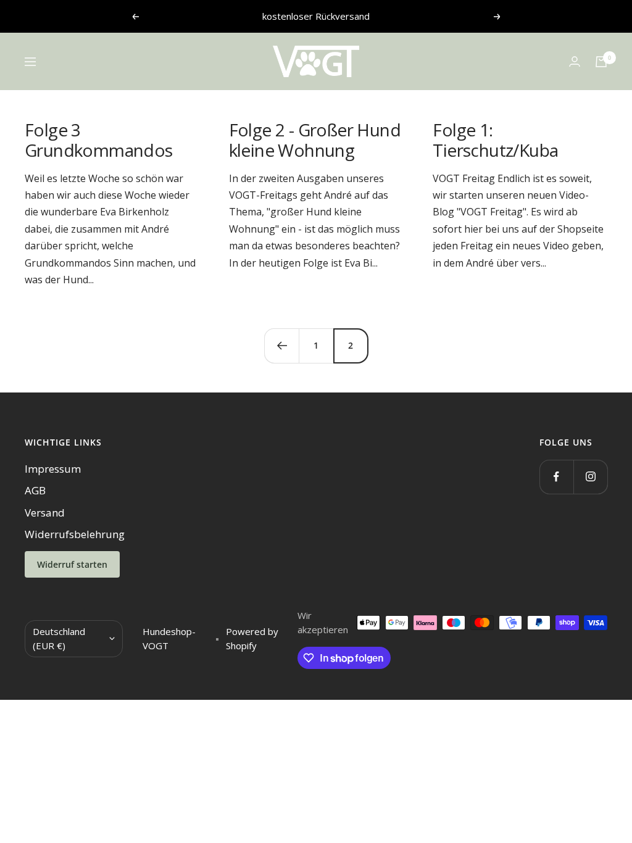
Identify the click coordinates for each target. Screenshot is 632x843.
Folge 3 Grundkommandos (99, 140)
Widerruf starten (72, 564)
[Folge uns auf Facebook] (556, 477)
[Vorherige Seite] (281, 345)
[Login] (574, 61)
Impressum (53, 469)
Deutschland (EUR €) (59, 638)
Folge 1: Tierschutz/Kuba (495, 140)
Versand (45, 512)
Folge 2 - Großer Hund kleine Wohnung (315, 140)
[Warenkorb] (601, 61)
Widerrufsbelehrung (75, 534)
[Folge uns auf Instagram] (590, 477)
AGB (35, 490)
